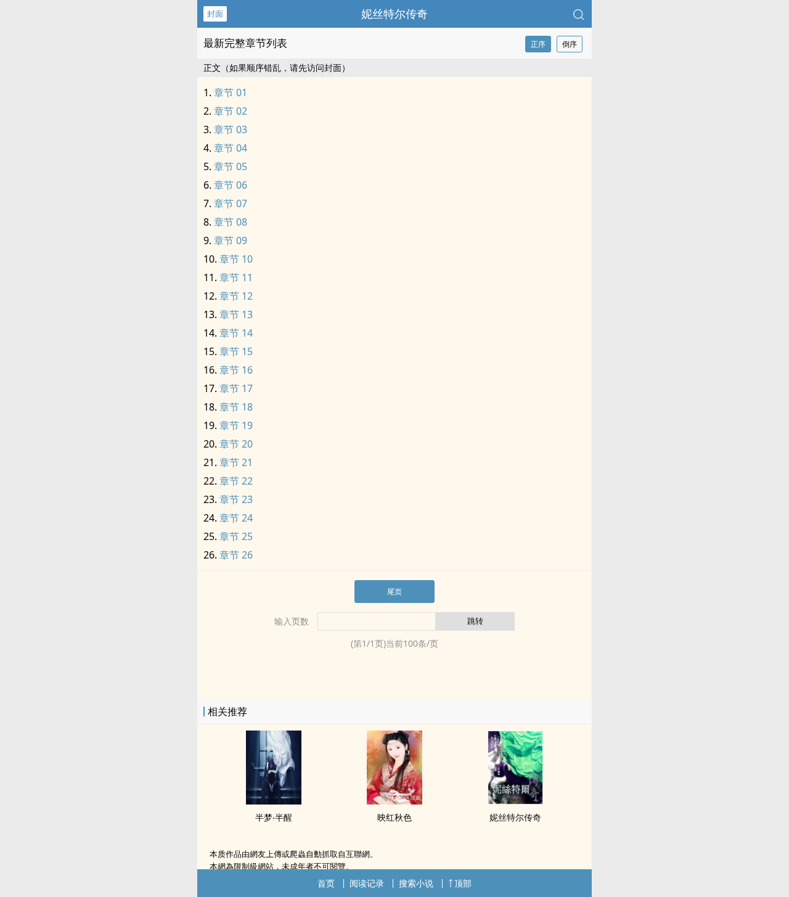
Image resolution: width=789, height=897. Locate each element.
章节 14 (236, 333)
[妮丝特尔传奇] (515, 801)
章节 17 (236, 388)
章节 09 (230, 240)
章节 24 (236, 518)
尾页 (394, 591)
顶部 (463, 883)
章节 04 (230, 148)
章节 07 (230, 203)
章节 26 (236, 555)
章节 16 (236, 370)
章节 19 (236, 425)
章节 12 (236, 296)
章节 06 (230, 185)
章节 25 (236, 536)
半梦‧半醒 (273, 817)
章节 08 (230, 222)
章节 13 (236, 314)
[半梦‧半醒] (273, 801)
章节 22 (236, 481)
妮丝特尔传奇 (394, 13)
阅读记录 (367, 883)
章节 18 (236, 407)
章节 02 (230, 111)
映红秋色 (394, 817)
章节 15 (236, 351)
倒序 (569, 44)
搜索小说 (416, 883)
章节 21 (236, 462)
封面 (215, 13)
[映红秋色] (394, 801)
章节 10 (236, 259)
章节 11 (236, 277)
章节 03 (230, 129)
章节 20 (236, 444)
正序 (538, 44)
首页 (326, 883)
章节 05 (230, 166)
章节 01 (230, 92)
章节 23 (236, 499)
